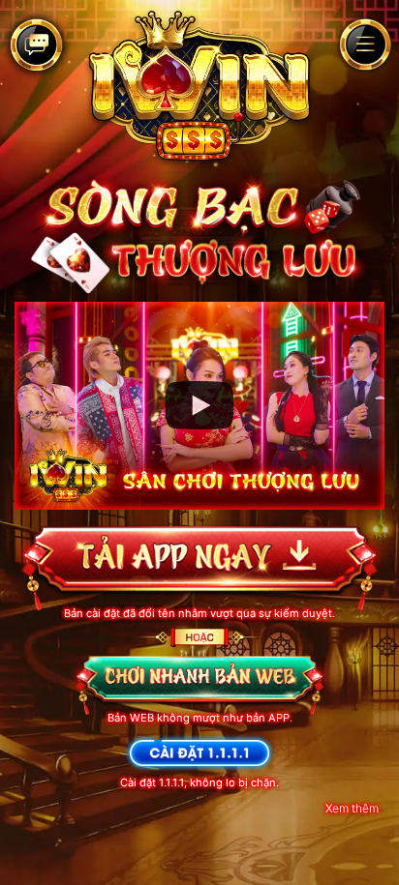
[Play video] (200, 405)
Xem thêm (352, 808)
